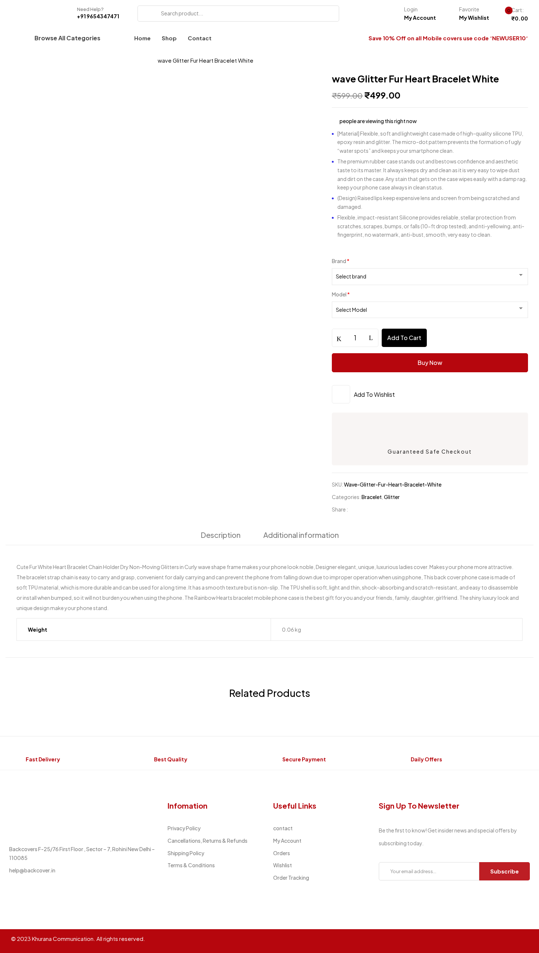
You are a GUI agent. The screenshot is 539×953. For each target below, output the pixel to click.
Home (19, 60)
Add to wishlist (374, 394)
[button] (513, 14)
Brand (340, 261)
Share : (340, 509)
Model (341, 294)
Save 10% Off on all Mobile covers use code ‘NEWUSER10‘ (448, 37)
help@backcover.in (32, 870)
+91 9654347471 (98, 16)
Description (221, 534)
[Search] (146, 13)
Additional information (301, 534)
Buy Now (430, 362)
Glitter (392, 497)
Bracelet (135, 60)
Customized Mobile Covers (75, 60)
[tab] (221, 537)
